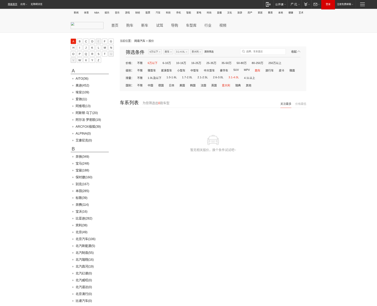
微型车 (152, 70)
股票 (147, 12)
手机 (178, 12)
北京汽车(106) (85, 239)
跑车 (168, 52)
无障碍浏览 (36, 4)
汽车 (158, 12)
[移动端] (268, 4)
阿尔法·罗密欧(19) (88, 119)
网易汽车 (139, 40)
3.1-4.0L (181, 52)
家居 (260, 12)
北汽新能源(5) (85, 246)
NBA (96, 12)
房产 (250, 12)
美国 (182, 85)
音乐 (117, 12)
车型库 (191, 25)
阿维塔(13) (83, 106)
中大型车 (209, 70)
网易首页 (12, 4)
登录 (328, 4)
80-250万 (257, 63)
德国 (161, 85)
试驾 (159, 25)
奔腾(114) (82, 204)
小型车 (181, 70)
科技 (168, 12)
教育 (270, 12)
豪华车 (224, 70)
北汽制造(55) (85, 252)
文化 (229, 12)
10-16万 (181, 63)
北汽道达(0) (84, 287)
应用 (22, 4)
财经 (137, 12)
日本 (171, 85)
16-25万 (196, 63)
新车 (144, 25)
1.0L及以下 (154, 77)
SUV (236, 69)
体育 (86, 12)
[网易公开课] (280, 4)
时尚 (209, 12)
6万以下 (155, 52)
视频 (222, 25)
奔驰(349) (82, 156)
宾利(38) (81, 225)
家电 (199, 12)
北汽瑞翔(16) (85, 259)
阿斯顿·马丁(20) (87, 113)
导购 (174, 25)
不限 (140, 63)
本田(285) (82, 191)
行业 (207, 25)
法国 (203, 85)
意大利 (196, 52)
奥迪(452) (82, 85)
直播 (219, 12)
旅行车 (269, 70)
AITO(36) (82, 78)
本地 (280, 12)
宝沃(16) (81, 211)
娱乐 (107, 12)
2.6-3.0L (218, 77)
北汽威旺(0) (84, 280)
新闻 (76, 12)
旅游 (239, 12)
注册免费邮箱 (344, 4)
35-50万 (226, 63)
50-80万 (242, 63)
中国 (150, 85)
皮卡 (281, 70)
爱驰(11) (81, 99)
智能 (188, 12)
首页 (114, 25)
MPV (247, 69)
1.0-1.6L (172, 77)
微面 (292, 70)
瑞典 (238, 85)
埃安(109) (82, 92)
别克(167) (82, 184)
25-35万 (211, 63)
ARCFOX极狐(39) (88, 126)
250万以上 (274, 63)
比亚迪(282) (84, 218)
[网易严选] (294, 4)
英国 (214, 85)
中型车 (194, 70)
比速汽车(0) (84, 300)
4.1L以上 (249, 77)
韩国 (193, 85)
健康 (290, 12)
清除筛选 (209, 51)
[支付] (306, 4)
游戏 (127, 12)
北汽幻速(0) (84, 273)
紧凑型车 (166, 70)
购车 (129, 25)
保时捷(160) (84, 177)
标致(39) (81, 197)
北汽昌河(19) (85, 266)
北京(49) (81, 232)
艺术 (301, 12)
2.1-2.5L (203, 77)
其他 (248, 85)
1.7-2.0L (187, 77)
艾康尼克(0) (84, 140)
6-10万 (167, 63)
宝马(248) (82, 163)
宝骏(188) (82, 170)
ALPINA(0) (83, 133)
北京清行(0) (84, 294)
